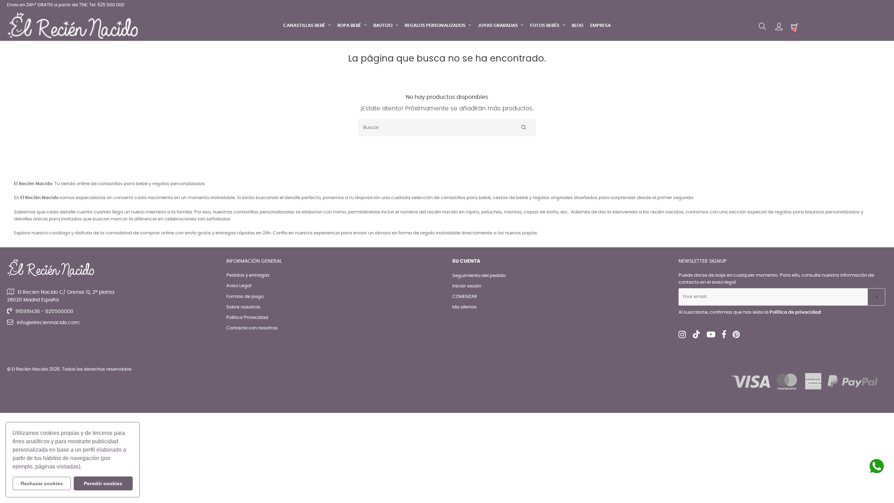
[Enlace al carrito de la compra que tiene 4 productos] (794, 26)
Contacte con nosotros (252, 328)
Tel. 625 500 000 (106, 5)
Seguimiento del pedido (479, 276)
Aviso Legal (238, 286)
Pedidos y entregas (248, 275)
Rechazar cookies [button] (42, 483)
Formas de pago (245, 296)
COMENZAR (464, 296)
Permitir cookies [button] (103, 483)
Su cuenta (466, 261)
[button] (84, 467)
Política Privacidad (247, 317)
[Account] (779, 27)
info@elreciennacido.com (48, 322)
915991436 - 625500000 (44, 311)
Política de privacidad (795, 312)
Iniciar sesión (466, 286)
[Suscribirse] (876, 297)
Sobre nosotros (243, 307)
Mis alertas (464, 307)
